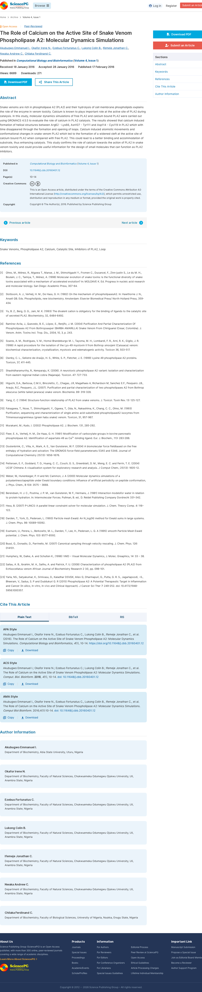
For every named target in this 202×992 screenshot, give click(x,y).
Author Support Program (183, 968)
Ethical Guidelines (140, 963)
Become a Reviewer (181, 963)
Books (75, 963)
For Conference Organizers (111, 963)
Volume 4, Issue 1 (31, 17)
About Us (6, 941)
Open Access (138, 957)
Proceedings (78, 957)
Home (3, 17)
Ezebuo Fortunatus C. (66, 48)
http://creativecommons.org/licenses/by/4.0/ (79, 193)
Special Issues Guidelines (110, 973)
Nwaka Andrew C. (11, 53)
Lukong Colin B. (91, 48)
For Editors (102, 957)
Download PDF (17, 82)
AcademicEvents (80, 968)
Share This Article (56, 82)
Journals (76, 947)
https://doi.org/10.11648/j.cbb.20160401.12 (116, 643)
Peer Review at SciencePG (144, 952)
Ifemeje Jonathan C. (115, 48)
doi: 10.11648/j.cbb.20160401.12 (77, 676)
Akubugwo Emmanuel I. (15, 48)
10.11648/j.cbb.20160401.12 (45, 170)
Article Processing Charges (145, 968)
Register (171, 5)
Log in (157, 5)
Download (31, 650)
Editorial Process (139, 947)
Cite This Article (165, 86)
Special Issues (79, 952)
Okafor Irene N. (41, 48)
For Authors (103, 947)
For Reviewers (104, 952)
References (162, 79)
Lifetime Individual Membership (147, 973)
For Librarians (104, 968)
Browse (40, 5)
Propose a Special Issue (183, 952)
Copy (11, 650)
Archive (14, 17)
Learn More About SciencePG (18, 959)
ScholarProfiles (79, 973)
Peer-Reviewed (33, 26)
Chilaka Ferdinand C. (38, 53)
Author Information (167, 94)
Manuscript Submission (183, 947)
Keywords (161, 71)
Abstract (160, 64)
